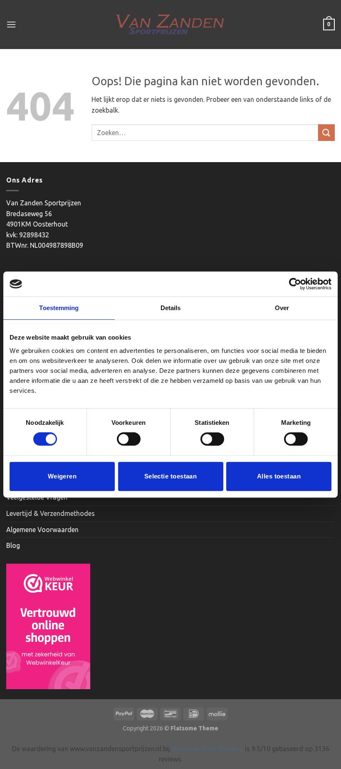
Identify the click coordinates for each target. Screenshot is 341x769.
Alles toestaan (279, 476)
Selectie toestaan (170, 476)
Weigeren (62, 476)
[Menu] (11, 24)
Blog (13, 545)
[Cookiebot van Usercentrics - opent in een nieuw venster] (295, 284)
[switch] (129, 439)
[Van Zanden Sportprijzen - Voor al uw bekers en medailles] (171, 24)
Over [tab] (282, 307)
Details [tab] (171, 307)
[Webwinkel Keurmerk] (48, 626)
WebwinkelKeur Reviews (207, 748)
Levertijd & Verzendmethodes (50, 513)
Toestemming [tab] (59, 307)
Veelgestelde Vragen (36, 497)
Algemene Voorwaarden (42, 529)
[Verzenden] (326, 132)
